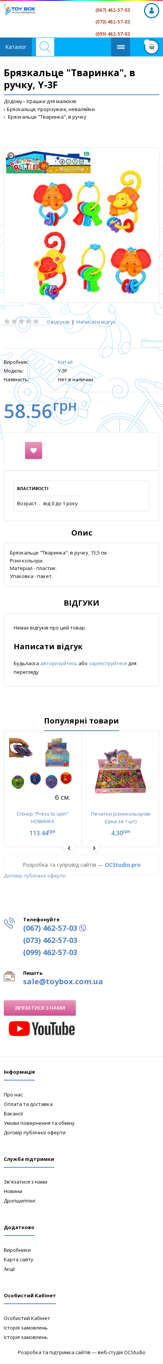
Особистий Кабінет (27, 1318)
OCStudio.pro (123, 864)
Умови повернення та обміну (39, 1123)
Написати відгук (96, 321)
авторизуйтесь (59, 663)
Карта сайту (18, 1259)
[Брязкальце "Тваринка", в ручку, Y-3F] (81, 225)
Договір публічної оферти (35, 875)
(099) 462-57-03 (113, 34)
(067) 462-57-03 (113, 10)
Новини (13, 1191)
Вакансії (13, 1113)
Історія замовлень (26, 1327)
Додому (13, 101)
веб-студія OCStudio (122, 1352)
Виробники (17, 1250)
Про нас (13, 1094)
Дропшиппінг (20, 1200)
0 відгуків (58, 321)
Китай (65, 362)
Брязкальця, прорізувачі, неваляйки (51, 109)
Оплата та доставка (28, 1104)
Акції (9, 1268)
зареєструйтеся (108, 663)
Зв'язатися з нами (39, 1007)
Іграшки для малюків (51, 101)
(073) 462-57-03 (113, 22)
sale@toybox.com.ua (63, 981)
